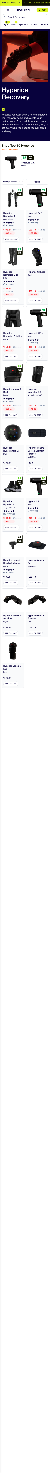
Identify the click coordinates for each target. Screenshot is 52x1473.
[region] (25, 3)
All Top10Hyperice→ (11, 149)
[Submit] (5, 17)
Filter (37, 182)
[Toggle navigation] (4, 10)
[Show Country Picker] (19, 3)
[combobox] (25, 17)
